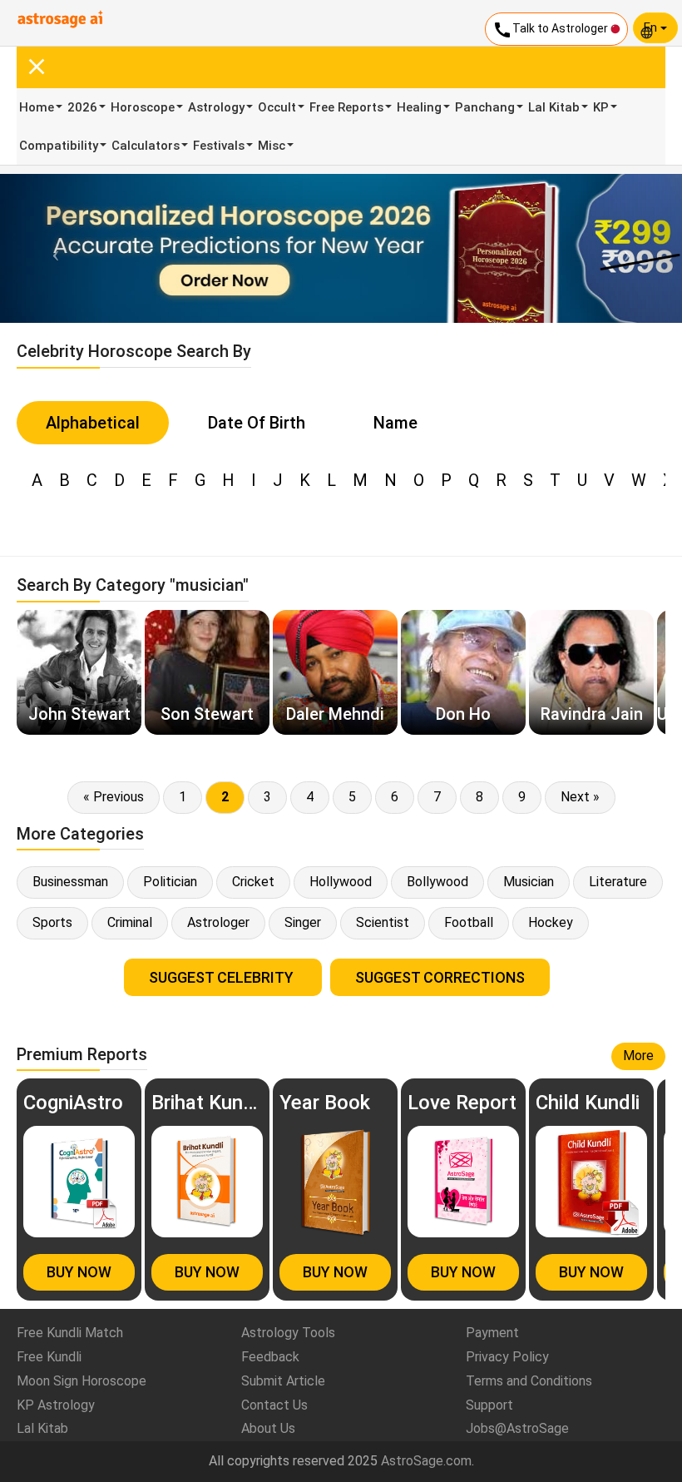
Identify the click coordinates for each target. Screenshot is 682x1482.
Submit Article (283, 1381)
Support (489, 1405)
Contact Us (274, 1405)
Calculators (145, 145)
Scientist (382, 922)
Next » (580, 797)
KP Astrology (56, 1405)
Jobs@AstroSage (517, 1428)
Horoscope (143, 107)
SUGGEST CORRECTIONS (440, 977)
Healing (419, 107)
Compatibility (58, 145)
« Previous (113, 797)
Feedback (270, 1357)
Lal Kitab (554, 107)
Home (36, 107)
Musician (528, 882)
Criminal (129, 922)
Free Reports (346, 107)
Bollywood (437, 882)
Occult (277, 107)
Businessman (70, 882)
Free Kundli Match (70, 1333)
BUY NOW (79, 1272)
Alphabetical (93, 423)
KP (601, 107)
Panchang (485, 107)
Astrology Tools (288, 1333)
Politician (170, 882)
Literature (618, 882)
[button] (51, 248)
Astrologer (218, 922)
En (652, 27)
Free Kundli (49, 1357)
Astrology (216, 107)
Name (395, 423)
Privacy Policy (507, 1357)
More (638, 1055)
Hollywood (340, 882)
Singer (302, 922)
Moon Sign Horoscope (81, 1381)
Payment (492, 1333)
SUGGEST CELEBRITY (223, 977)
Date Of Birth (256, 423)
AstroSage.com (426, 1461)
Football (468, 922)
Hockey (550, 922)
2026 (82, 107)
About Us (268, 1428)
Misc (271, 145)
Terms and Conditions (529, 1381)
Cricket (253, 882)
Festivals (219, 145)
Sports (52, 922)
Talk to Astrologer (551, 30)
